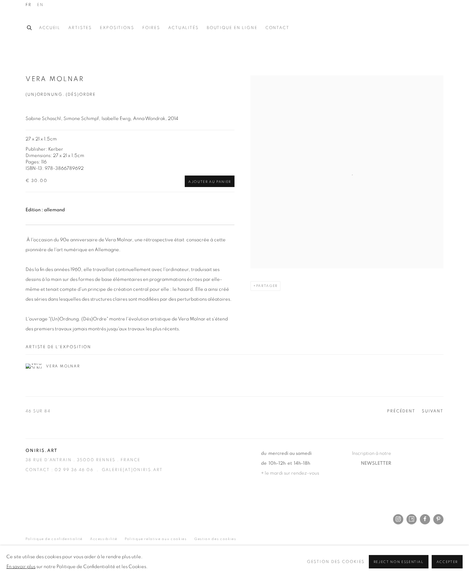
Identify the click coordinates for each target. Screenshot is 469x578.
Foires (151, 28)
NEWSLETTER (376, 463)
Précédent (401, 411)
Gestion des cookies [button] (215, 539)
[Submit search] (30, 27)
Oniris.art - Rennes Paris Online (417, 28)
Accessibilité (103, 539)
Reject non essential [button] (399, 562)
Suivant (432, 411)
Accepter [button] (447, 562)
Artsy (411, 519)
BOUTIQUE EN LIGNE (232, 28)
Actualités (183, 28)
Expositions (117, 28)
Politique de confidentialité (54, 539)
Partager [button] (267, 286)
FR (29, 5)
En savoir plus (20, 566)
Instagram (398, 519)
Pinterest (438, 519)
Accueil (49, 28)
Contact (277, 28)
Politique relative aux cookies (156, 539)
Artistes (80, 28)
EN (40, 5)
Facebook (425, 519)
